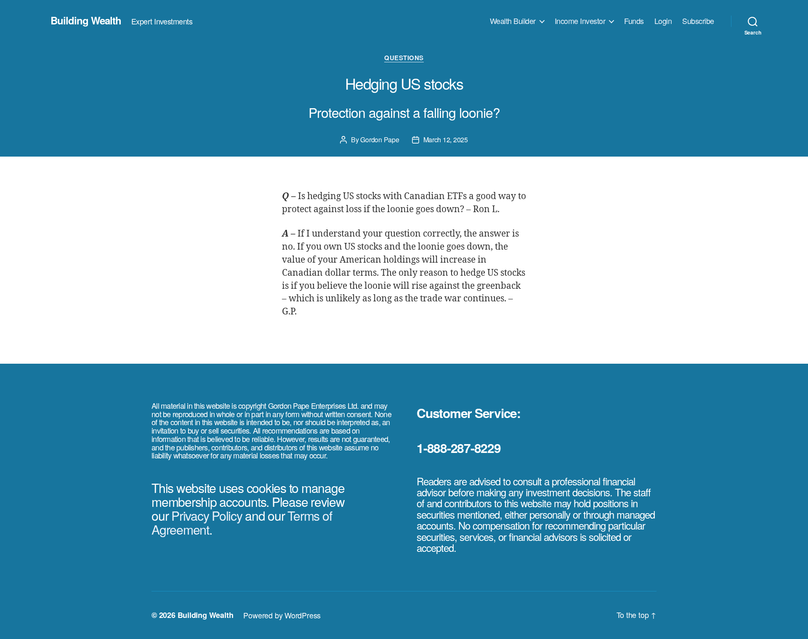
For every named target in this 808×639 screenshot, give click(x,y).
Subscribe (698, 21)
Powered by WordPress (282, 615)
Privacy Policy (206, 515)
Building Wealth (85, 20)
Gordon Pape (379, 139)
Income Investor (580, 21)
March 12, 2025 (445, 139)
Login (663, 21)
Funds (634, 21)
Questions (404, 58)
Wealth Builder (513, 21)
